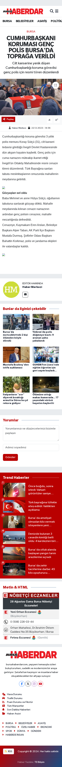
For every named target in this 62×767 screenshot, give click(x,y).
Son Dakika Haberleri (18, 709)
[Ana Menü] (56, 11)
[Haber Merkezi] (11, 289)
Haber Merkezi (19, 128)
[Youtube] (40, 684)
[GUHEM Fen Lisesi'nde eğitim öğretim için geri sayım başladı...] (46, 354)
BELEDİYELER (24, 21)
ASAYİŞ (42, 21)
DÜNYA (21, 731)
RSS (10, 751)
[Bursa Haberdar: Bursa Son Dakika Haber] (23, 11)
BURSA (7, 21)
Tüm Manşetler (15, 706)
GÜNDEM (36, 731)
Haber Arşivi (14, 713)
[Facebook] (22, 684)
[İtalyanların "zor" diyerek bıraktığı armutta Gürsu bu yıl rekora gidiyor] (16, 384)
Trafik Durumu (14, 698)
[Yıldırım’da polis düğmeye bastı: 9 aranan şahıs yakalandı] (46, 321)
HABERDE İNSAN (15, 735)
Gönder (10, 457)
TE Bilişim (39, 762)
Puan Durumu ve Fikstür (20, 702)
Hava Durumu (14, 694)
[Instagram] (34, 684)
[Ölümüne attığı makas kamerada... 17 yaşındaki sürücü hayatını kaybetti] (46, 384)
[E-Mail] (25, 295)
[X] (28, 684)
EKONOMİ (46, 727)
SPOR (9, 731)
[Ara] (52, 11)
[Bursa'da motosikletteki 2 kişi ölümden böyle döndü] (16, 321)
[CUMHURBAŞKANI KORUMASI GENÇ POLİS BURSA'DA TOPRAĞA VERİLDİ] (31, 97)
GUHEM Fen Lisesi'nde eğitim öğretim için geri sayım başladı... (46, 368)
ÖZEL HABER (28, 727)
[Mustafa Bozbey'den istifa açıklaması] (16, 354)
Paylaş (10, 119)
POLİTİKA (11, 727)
